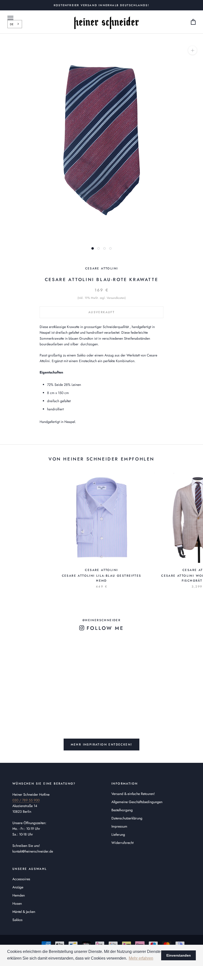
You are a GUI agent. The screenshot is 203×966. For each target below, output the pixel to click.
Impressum (119, 826)
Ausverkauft (101, 312)
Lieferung (118, 834)
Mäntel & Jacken (23, 911)
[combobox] (14, 24)
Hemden (18, 895)
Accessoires (21, 879)
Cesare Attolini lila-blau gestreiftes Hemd (101, 578)
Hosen (17, 903)
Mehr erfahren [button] (141, 958)
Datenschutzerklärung (126, 818)
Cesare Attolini (101, 268)
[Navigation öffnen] (10, 18)
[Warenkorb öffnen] (193, 22)
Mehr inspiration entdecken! (101, 744)
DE (11, 24)
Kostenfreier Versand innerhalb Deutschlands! (101, 5)
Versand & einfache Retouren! (133, 793)
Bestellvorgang (122, 810)
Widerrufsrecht (122, 842)
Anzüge (17, 887)
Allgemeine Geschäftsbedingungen (136, 801)
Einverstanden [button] (178, 955)
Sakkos (17, 919)
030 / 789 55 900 (26, 800)
